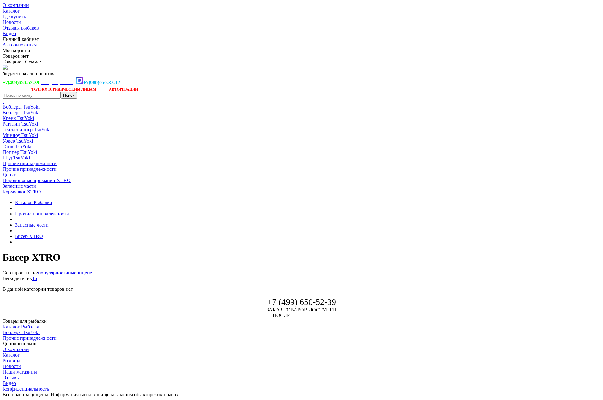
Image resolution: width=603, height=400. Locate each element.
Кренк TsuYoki (18, 118)
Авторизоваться (20, 44)
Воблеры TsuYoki (21, 107)
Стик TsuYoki (17, 146)
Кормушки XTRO (22, 191)
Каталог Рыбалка (33, 202)
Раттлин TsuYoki (20, 124)
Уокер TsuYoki (18, 140)
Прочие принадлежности (30, 163)
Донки (10, 174)
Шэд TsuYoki (16, 157)
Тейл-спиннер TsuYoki (27, 129)
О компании (16, 5)
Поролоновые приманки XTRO (37, 180)
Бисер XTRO (29, 236)
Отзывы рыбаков (21, 27)
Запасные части (19, 186)
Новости (12, 22)
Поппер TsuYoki (20, 152)
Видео (9, 33)
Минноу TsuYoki (20, 135)
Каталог (11, 11)
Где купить (14, 16)
